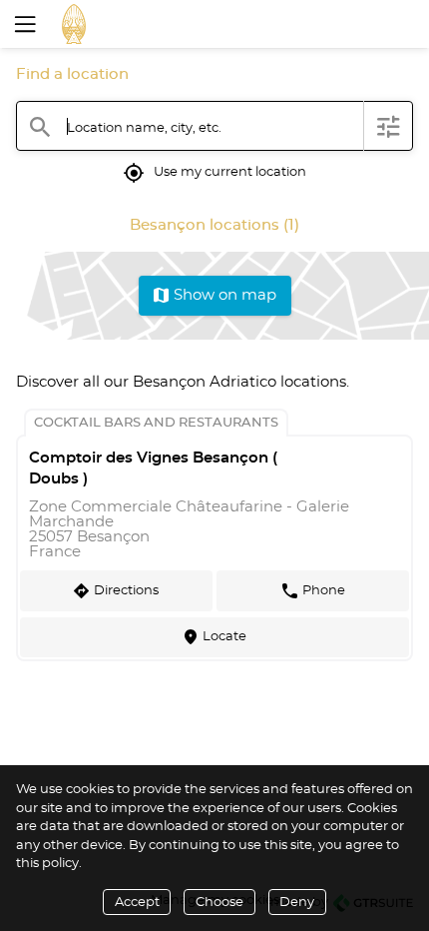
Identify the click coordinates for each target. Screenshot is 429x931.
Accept (137, 902)
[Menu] (23, 24)
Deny (296, 902)
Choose (219, 902)
